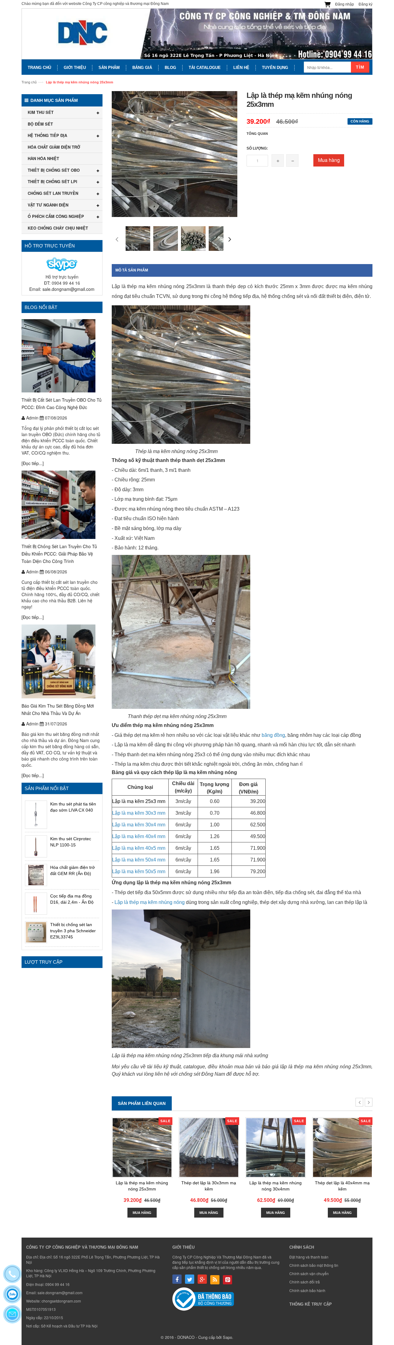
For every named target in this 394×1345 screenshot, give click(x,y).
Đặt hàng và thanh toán (308, 1256)
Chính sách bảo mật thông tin (313, 1265)
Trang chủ (29, 81)
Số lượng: (257, 148)
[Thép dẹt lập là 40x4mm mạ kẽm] (342, 1147)
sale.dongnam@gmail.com (68, 289)
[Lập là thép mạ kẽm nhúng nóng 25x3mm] (142, 1147)
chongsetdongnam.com (61, 1300)
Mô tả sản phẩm (131, 270)
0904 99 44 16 (57, 1284)
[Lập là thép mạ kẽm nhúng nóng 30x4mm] (275, 1147)
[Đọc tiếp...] (33, 463)
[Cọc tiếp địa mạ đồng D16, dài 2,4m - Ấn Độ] (36, 903)
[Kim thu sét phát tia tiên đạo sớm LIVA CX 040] (36, 814)
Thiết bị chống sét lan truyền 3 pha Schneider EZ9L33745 (73, 930)
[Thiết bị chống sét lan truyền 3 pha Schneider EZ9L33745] (36, 932)
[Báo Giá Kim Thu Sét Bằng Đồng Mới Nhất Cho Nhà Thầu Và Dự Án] (62, 661)
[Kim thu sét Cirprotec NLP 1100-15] (36, 846)
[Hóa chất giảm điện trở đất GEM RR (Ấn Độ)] (36, 875)
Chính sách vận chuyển (309, 1273)
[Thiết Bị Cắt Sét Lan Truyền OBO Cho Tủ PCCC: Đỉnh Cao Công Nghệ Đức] (62, 355)
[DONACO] (197, 34)
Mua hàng (329, 159)
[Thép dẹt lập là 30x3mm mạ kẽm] (208, 1147)
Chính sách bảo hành (307, 1290)
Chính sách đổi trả (304, 1281)
